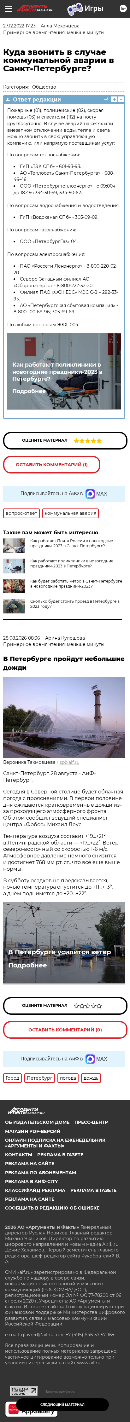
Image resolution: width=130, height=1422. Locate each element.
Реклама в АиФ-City (31, 1181)
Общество (44, 87)
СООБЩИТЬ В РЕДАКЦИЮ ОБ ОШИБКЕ (52, 1208)
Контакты (18, 1155)
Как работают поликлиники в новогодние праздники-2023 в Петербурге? (57, 371)
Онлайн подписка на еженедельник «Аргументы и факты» (55, 1143)
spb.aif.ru (70, 762)
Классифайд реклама (35, 1190)
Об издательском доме (37, 1122)
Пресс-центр (91, 1122)
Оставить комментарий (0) (65, 1030)
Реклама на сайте (29, 1163)
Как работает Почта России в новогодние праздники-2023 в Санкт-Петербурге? (71, 543)
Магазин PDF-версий (33, 1131)
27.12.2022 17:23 (19, 26)
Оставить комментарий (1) (52, 464)
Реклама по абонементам (40, 1172)
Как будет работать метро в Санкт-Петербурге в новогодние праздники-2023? (76, 584)
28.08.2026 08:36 (21, 638)
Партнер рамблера (59, 1391)
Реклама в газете (60, 1155)
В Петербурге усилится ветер (59, 952)
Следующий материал (62, 1405)
